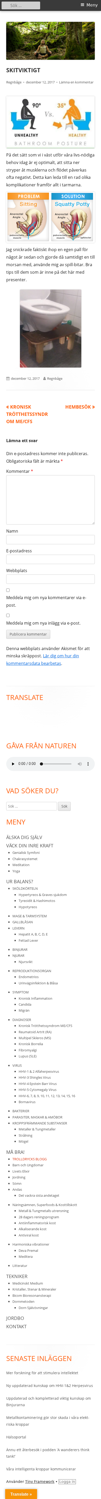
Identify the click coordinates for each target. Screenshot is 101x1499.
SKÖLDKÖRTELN (25, 888)
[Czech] (8, 724)
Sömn (16, 1183)
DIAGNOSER (21, 1019)
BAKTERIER (20, 1111)
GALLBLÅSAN (22, 922)
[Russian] (25, 711)
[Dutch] (14, 718)
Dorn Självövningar (33, 1307)
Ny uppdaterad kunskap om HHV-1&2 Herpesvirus (49, 1385)
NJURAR (18, 955)
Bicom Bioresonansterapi (31, 1295)
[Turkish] (20, 731)
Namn (12, 531)
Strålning (25, 1135)
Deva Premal (28, 1250)
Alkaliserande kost (33, 1229)
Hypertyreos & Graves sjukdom (43, 894)
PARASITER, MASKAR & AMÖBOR (37, 1117)
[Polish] (8, 731)
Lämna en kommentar (76, 82)
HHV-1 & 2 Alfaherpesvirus (39, 1071)
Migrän (24, 1010)
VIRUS (17, 1065)
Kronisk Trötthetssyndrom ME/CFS (45, 1025)
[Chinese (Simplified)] (25, 718)
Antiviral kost (29, 1235)
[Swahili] (14, 731)
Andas (17, 1189)
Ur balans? (19, 881)
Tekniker (16, 1276)
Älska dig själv (24, 837)
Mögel (23, 1141)
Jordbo (15, 1318)
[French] (20, 718)
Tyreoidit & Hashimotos (37, 900)
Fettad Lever (28, 940)
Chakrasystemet (25, 858)
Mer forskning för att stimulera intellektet (42, 1372)
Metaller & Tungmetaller (37, 1129)
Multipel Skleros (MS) (35, 1038)
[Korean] (37, 724)
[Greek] (14, 724)
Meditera (26, 1256)
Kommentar (19, 471)
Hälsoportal (16, 1437)
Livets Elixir (21, 1171)
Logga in (67, 1482)
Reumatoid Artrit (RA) (35, 1032)
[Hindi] (31, 711)
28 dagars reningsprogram (39, 1217)
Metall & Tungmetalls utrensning (44, 1210)
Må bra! (15, 1152)
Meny (92, 5)
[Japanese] (31, 724)
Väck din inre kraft (29, 845)
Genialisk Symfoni (26, 852)
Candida (25, 1004)
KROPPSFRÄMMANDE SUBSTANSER (39, 1123)
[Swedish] (25, 731)
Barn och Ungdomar (28, 1165)
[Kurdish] (43, 724)
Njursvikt (26, 961)
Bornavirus (27, 1101)
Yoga (16, 871)
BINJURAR (19, 949)
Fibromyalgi (28, 1050)
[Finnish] (8, 718)
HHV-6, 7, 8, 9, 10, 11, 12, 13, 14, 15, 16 (47, 1096)
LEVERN (18, 928)
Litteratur (19, 1265)
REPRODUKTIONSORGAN (31, 970)
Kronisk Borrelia (31, 1044)
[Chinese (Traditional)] (43, 718)
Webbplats (16, 570)
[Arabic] (37, 718)
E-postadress (19, 551)
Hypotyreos (28, 907)
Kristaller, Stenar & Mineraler (34, 1289)
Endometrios (29, 976)
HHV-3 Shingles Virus (35, 1077)
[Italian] (25, 724)
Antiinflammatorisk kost (37, 1223)
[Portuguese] (20, 711)
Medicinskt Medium (27, 1283)
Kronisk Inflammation (35, 998)
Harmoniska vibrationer (30, 1244)
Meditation (21, 864)
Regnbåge (13, 82)
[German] (37, 711)
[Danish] (43, 711)
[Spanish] (14, 711)
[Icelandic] (31, 718)
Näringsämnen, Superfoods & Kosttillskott (44, 1204)
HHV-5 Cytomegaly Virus (37, 1089)
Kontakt (16, 1326)
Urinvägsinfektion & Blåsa (38, 983)
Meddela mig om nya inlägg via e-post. (43, 623)
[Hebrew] (20, 724)
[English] (8, 711)
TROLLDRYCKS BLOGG (29, 1159)
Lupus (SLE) (28, 1056)
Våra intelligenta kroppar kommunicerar (41, 1469)
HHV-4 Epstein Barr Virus (38, 1083)
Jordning (18, 1177)
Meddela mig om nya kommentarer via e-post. (46, 601)
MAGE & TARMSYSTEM (29, 916)
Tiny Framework (39, 1482)
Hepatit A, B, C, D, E (33, 934)
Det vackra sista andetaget (39, 1195)
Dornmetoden (23, 1301)
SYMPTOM (20, 992)
